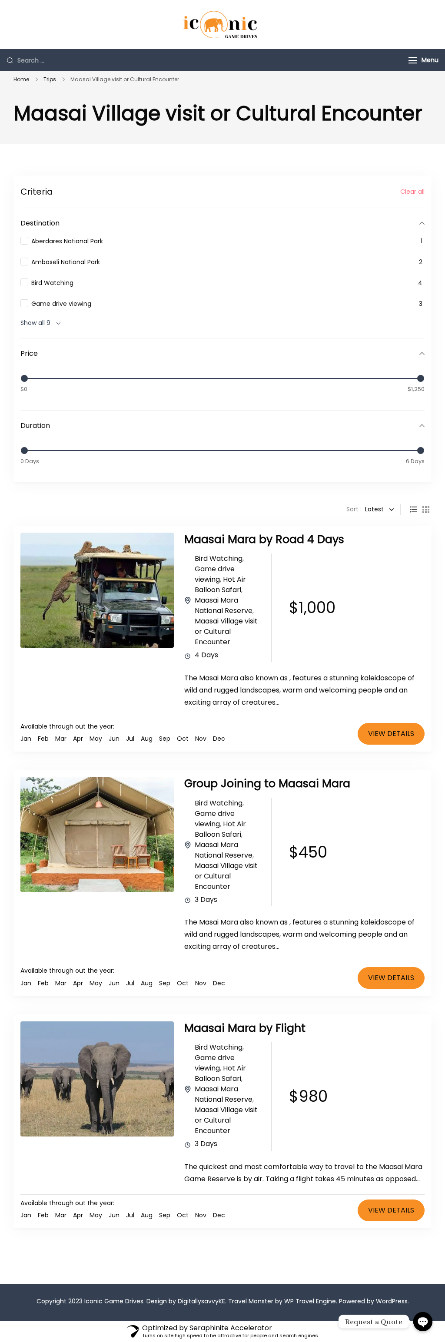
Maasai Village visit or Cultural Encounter (226, 631)
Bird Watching (218, 558)
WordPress (392, 1301)
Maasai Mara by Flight (245, 1028)
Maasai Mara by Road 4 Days (264, 539)
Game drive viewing (215, 574)
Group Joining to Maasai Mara (267, 783)
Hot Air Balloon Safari (220, 584)
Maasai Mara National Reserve (223, 605)
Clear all (412, 191)
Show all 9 (35, 322)
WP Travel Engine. (310, 1301)
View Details (391, 734)
